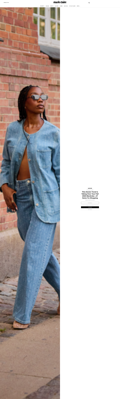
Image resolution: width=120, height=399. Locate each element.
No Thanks (90, 209)
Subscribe (90, 207)
